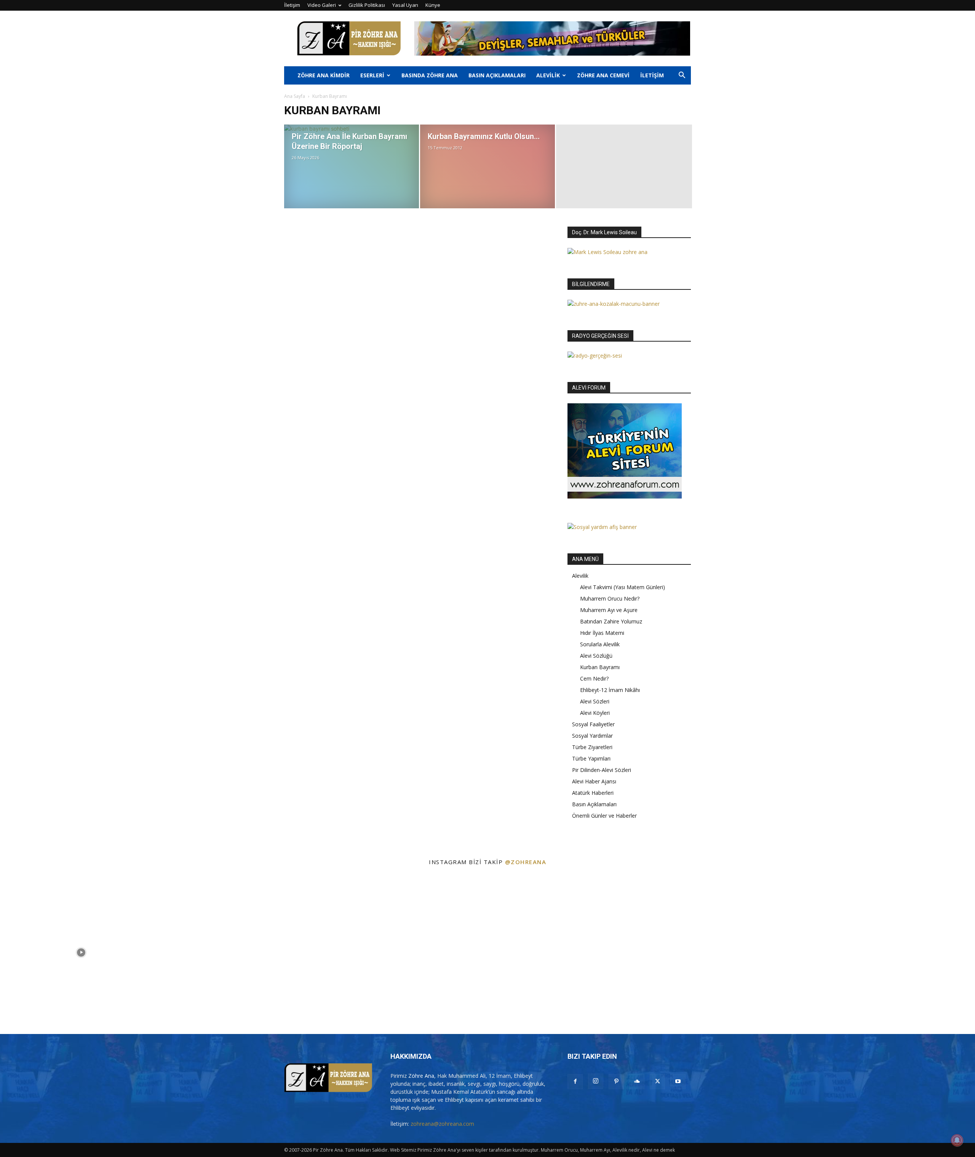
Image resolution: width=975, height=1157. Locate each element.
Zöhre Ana (421, 1075)
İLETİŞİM (652, 75)
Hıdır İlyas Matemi (602, 632)
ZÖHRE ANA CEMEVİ (603, 75)
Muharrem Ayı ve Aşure (609, 610)
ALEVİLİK (548, 75)
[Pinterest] (616, 1081)
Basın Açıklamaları (594, 804)
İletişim (292, 5)
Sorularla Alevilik (600, 644)
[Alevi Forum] (624, 496)
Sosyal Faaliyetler (593, 724)
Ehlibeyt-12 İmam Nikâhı (610, 690)
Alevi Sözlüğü (596, 655)
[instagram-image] (81, 952)
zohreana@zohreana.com (442, 1123)
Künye (432, 5)
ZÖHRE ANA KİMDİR (323, 75)
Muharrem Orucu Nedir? (609, 598)
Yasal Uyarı (405, 5)
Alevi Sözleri (594, 701)
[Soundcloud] (636, 1081)
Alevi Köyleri (595, 712)
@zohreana (526, 862)
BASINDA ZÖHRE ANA (429, 75)
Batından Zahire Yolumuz (611, 621)
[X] (657, 1081)
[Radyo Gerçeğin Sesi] (594, 355)
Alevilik (580, 575)
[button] (682, 76)
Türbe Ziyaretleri (592, 747)
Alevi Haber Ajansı (594, 781)
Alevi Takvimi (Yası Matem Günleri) (622, 587)
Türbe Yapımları (591, 758)
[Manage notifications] (957, 1140)
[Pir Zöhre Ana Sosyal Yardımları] (602, 527)
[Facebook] (575, 1081)
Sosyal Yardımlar (592, 735)
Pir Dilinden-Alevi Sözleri (601, 769)
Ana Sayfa (294, 96)
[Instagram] (595, 1081)
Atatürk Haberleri (593, 792)
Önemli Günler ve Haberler (604, 815)
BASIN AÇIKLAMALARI (497, 75)
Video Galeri (321, 5)
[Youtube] (678, 1081)
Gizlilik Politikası (366, 5)
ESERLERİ (372, 75)
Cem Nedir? (594, 678)
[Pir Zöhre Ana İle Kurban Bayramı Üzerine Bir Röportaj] (351, 166)
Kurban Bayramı (600, 667)
